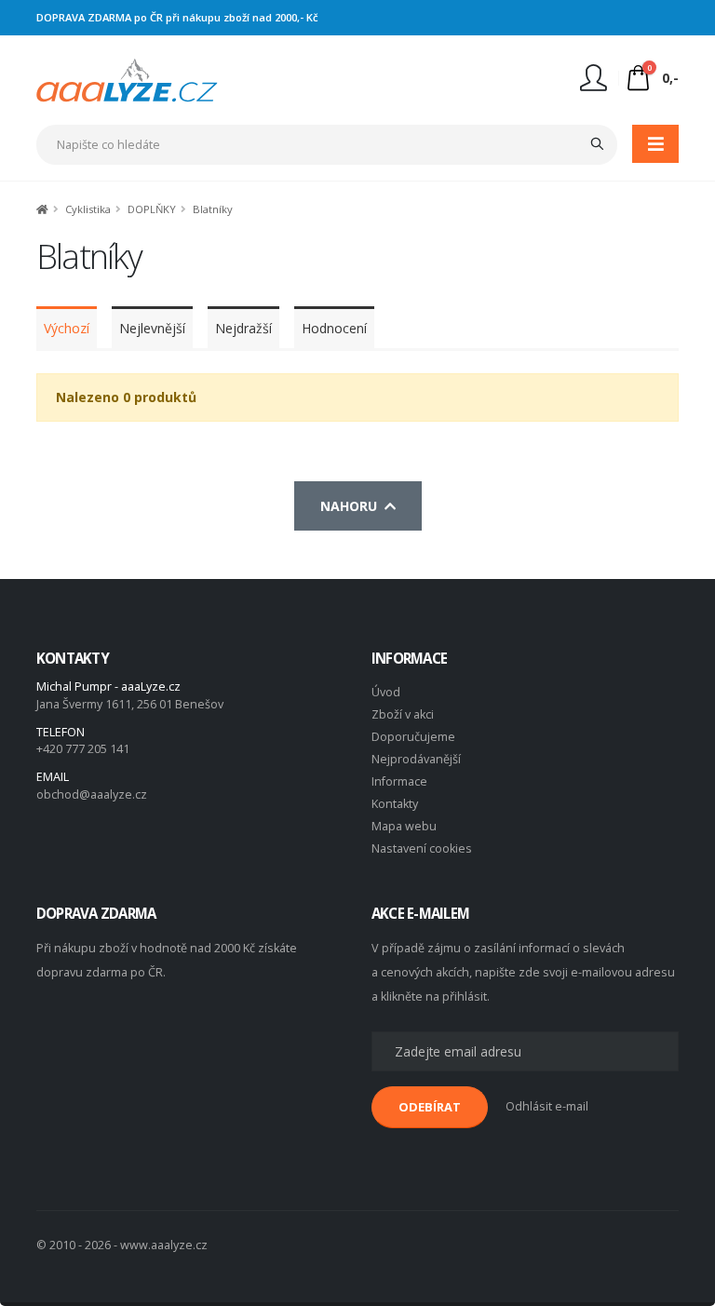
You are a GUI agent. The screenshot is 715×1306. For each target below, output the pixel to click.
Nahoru (352, 506)
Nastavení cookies (421, 848)
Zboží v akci (402, 714)
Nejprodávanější (416, 759)
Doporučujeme (413, 737)
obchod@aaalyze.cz (91, 794)
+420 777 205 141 (82, 749)
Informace (399, 781)
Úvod (385, 692)
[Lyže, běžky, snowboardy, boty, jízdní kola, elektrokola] (127, 79)
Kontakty (394, 804)
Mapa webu (404, 826)
